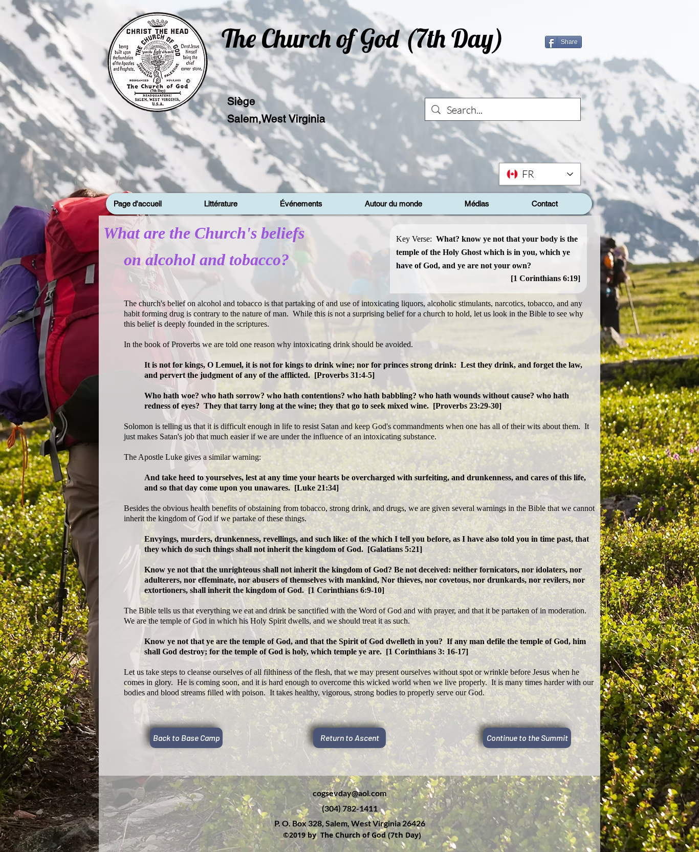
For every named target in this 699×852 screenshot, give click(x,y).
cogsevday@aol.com (349, 793)
